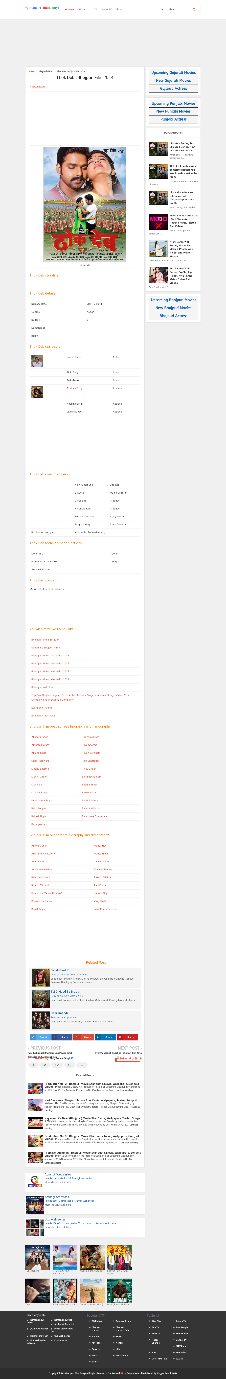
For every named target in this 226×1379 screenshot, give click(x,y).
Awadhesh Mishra (41, 869)
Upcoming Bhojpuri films (45, 647)
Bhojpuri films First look (45, 639)
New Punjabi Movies (173, 111)
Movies (83, 9)
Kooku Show (60, 1340)
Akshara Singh (75, 388)
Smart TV (107, 9)
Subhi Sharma (90, 800)
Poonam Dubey (90, 736)
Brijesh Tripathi (40, 885)
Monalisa (36, 784)
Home (70, 9)
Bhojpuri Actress (173, 316)
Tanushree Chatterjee (94, 816)
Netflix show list (63, 1320)
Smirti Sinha (89, 792)
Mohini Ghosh (39, 776)
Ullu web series (62, 1336)
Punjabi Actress (173, 119)
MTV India (181, 1346)
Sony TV (156, 1333)
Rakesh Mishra (102, 877)
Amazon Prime (124, 1321)
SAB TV (179, 1358)
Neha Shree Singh (41, 800)
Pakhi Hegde (38, 808)
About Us (121, 9)
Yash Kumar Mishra (105, 909)
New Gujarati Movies (173, 80)
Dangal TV (181, 1340)
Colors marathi (159, 1358)
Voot (94, 1355)
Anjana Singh (38, 752)
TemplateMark (134, 1373)
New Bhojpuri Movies (173, 308)
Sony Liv (96, 1349)
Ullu (118, 1349)
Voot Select (122, 1355)
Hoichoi (96, 1336)
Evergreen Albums (41, 707)
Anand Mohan (39, 845)
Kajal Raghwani (40, 760)
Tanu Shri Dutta (91, 808)
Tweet (43, 1037)
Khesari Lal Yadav (41, 901)
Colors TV (181, 1321)
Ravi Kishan (100, 885)
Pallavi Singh (38, 816)
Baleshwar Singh (41, 877)
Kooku (119, 1336)
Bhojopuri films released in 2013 (50, 679)
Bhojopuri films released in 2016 (50, 655)
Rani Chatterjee (91, 760)
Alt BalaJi (97, 1321)
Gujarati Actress (173, 88)
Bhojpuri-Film (38, 87)
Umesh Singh (101, 893)
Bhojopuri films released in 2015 (50, 663)
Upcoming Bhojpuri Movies (173, 300)
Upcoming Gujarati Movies (173, 72)
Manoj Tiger (101, 845)
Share (64, 1037)
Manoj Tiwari (101, 853)
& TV (154, 1352)
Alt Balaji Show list (64, 1324)
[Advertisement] (113, 42)
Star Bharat (182, 1333)
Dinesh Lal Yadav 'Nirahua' (46, 893)
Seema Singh (89, 784)
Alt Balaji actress (39, 1328)
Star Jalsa (181, 1352)
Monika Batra (39, 792)
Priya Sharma (89, 744)
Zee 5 (95, 1361)
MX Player (97, 1343)
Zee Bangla (182, 1327)
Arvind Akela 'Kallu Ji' (43, 853)
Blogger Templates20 (167, 1373)
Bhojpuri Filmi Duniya (76, 1373)
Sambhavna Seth (91, 776)
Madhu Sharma (40, 768)
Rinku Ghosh (89, 768)
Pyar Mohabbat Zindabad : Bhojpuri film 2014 (118, 1053)
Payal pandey (39, 824)
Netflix (119, 1343)
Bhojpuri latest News (43, 715)
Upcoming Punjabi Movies (173, 103)
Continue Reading (124, 1090)
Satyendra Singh (60, 1058)
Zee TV (155, 1327)
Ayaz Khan (37, 861)
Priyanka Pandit (91, 752)
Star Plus (156, 1321)
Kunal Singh (38, 909)
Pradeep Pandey (103, 869)
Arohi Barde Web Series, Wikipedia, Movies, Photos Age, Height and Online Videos (182, 249)
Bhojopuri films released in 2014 (50, 671)
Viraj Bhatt (100, 901)
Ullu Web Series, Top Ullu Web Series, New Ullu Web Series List (182, 147)
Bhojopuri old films (42, 687)
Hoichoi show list (39, 1336)
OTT (95, 9)
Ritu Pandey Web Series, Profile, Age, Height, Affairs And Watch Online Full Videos (181, 275)
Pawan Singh (74, 357)
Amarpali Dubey (40, 744)
